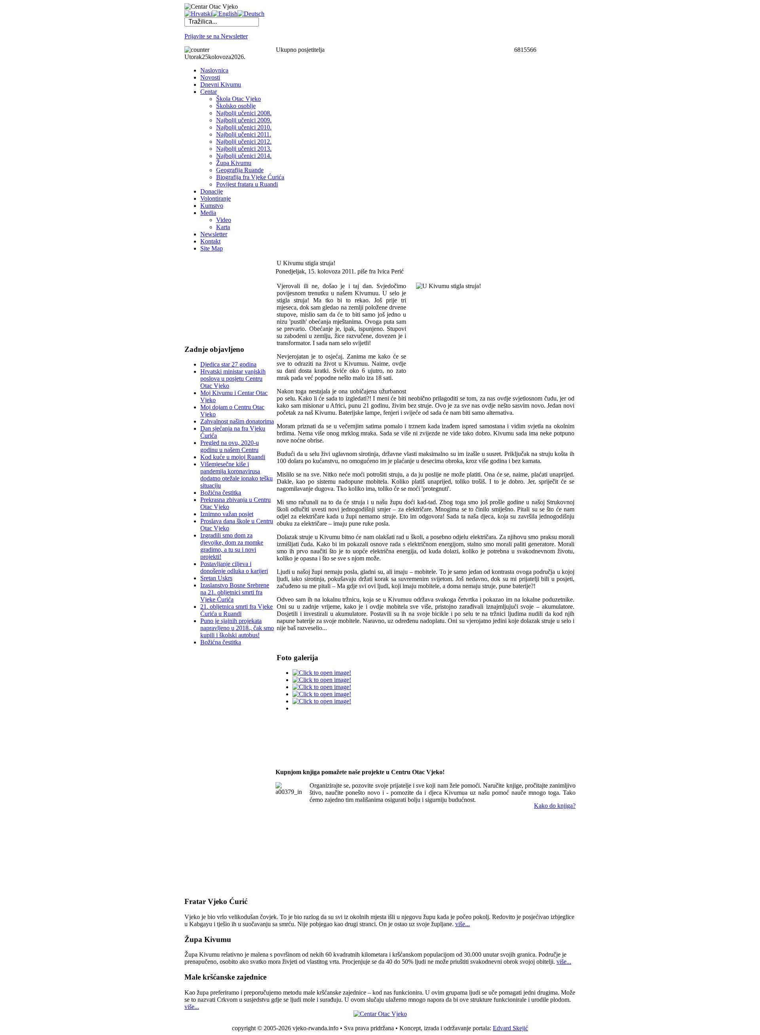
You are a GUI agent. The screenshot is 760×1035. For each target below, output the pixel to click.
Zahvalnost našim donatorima (237, 421)
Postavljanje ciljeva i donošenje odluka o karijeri (234, 567)
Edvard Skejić (510, 1028)
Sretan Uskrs (216, 578)
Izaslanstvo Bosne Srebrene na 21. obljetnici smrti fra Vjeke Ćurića (234, 592)
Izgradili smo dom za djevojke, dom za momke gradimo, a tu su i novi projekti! (231, 546)
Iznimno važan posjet (226, 514)
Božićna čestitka (220, 492)
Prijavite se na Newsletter (216, 36)
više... (462, 924)
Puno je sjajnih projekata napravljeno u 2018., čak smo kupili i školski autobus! (237, 627)
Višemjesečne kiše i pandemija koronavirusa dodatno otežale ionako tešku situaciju (236, 475)
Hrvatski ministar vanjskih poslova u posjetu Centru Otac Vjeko (233, 378)
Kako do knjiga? (555, 805)
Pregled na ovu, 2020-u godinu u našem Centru (229, 446)
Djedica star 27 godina (228, 364)
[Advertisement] (224, 298)
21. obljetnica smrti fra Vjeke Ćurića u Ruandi (236, 610)
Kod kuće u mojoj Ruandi (232, 457)
